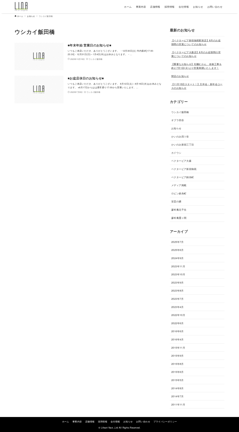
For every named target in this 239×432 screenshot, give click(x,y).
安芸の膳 (176, 201)
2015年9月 (177, 355)
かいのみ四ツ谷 (180, 136)
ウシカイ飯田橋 (180, 112)
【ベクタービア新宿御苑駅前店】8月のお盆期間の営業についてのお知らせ (196, 42)
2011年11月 (178, 404)
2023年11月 (178, 266)
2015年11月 (178, 347)
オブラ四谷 (177, 120)
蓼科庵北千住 (178, 209)
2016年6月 (177, 331)
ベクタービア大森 (181, 160)
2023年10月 (178, 274)
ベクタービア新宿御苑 (183, 169)
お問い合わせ (143, 421)
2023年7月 (177, 298)
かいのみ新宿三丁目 (182, 144)
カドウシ (176, 152)
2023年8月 (177, 290)
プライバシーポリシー (165, 421)
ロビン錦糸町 (178, 193)
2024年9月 (177, 258)
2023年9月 (177, 282)
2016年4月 (177, 339)
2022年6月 (177, 323)
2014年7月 (177, 396)
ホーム (65, 421)
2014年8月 (177, 388)
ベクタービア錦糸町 (182, 177)
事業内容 (77, 421)
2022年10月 (178, 315)
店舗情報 (90, 421)
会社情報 (115, 421)
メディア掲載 (178, 185)
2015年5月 (177, 380)
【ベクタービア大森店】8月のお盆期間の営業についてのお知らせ (196, 54)
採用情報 (102, 421)
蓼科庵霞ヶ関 (178, 217)
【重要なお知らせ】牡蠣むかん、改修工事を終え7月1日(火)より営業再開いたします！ (196, 66)
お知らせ (176, 128)
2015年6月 (177, 372)
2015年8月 (177, 364)
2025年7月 (177, 242)
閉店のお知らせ (180, 76)
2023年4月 (177, 307)
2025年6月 (177, 250)
